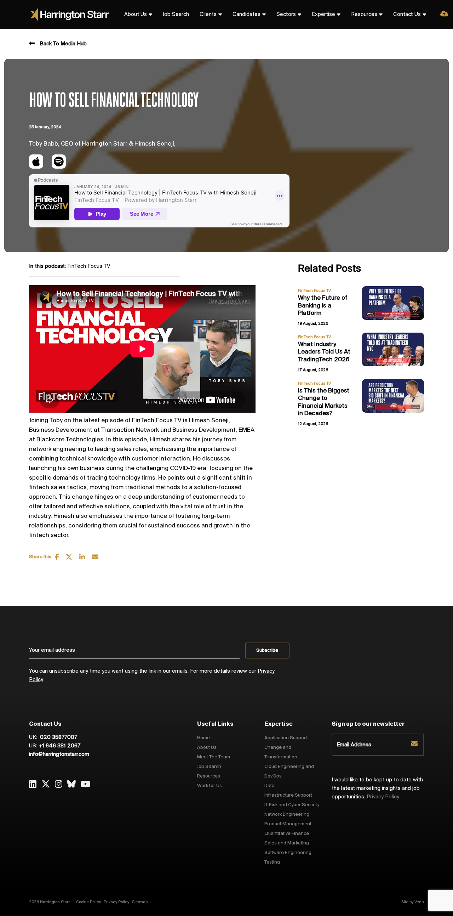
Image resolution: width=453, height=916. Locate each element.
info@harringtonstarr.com (59, 754)
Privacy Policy (383, 797)
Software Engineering (287, 852)
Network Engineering (286, 814)
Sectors (286, 14)
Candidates (246, 14)
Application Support (285, 738)
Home (203, 738)
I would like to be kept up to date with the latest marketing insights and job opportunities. (377, 788)
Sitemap (140, 902)
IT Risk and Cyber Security (291, 805)
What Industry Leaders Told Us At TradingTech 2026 (324, 352)
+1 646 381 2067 (59, 746)
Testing (272, 862)
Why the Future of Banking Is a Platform (322, 306)
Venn (419, 902)
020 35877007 (58, 737)
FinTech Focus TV (88, 266)
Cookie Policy (88, 902)
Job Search (176, 14)
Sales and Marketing (286, 843)
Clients (208, 14)
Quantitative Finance (286, 833)
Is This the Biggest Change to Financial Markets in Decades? (323, 402)
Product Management (287, 824)
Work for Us (209, 785)
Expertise (323, 14)
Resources (364, 14)
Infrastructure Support (288, 795)
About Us (135, 14)
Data (269, 785)
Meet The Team (213, 757)
